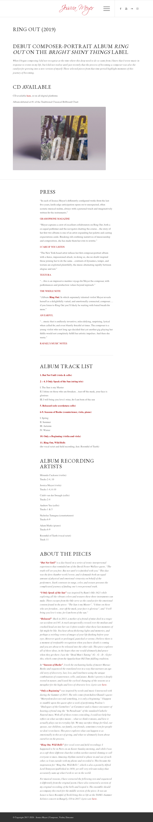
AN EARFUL (46, 315)
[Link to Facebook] (120, 8)
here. (104, 684)
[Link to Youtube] (126, 8)
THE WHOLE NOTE (50, 291)
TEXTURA (45, 274)
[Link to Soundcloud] (132, 8)
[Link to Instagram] (137, 8)
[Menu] (105, 8)
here (29, 95)
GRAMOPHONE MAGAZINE (55, 218)
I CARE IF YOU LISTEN (52, 246)
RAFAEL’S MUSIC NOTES (53, 343)
